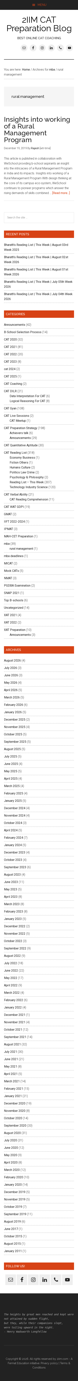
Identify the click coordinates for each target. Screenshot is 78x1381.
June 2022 (11, 970)
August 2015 (12, 1243)
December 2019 (14, 1192)
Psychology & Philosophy (27, 477)
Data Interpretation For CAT (27, 396)
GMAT (8, 514)
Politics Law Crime (22, 472)
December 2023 (14, 852)
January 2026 (13, 712)
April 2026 (11, 690)
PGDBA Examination (17, 585)
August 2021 (12, 1044)
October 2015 (13, 1236)
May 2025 (10, 771)
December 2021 (14, 1015)
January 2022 (13, 1007)
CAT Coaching (13, 384)
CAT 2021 (10, 347)
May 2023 (10, 889)
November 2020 (14, 1111)
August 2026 (12, 660)
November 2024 (14, 815)
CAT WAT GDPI (14, 507)
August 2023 (12, 874)
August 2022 (12, 956)
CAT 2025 (10, 376)
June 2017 (11, 1229)
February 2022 (13, 1000)
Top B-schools (13, 600)
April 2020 (11, 1162)
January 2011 (13, 1251)
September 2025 (15, 741)
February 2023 (13, 911)
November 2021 (14, 1022)
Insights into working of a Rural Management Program (37, 129)
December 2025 (14, 719)
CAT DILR (10, 391)
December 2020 (14, 1103)
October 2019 (13, 1207)
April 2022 (11, 985)
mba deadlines (13, 556)
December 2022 (14, 926)
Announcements (14, 325)
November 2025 (14, 727)
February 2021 (13, 1088)
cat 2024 (10, 369)
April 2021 (11, 1074)
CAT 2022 (10, 354)
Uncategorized (13, 607)
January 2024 (13, 845)
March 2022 (12, 992)
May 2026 (10, 682)
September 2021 (15, 1037)
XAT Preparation (14, 630)
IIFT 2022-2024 (14, 521)
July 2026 (10, 668)
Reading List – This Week (27, 482)
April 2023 (11, 897)
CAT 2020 (10, 339)
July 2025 (10, 756)
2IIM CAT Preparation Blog (39, 24)
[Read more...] (61, 193)
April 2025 (11, 778)
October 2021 (13, 1029)
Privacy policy (49, 1363)
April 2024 (11, 830)
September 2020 (15, 1125)
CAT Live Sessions (16, 416)
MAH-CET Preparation (18, 536)
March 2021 (12, 1081)
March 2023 (12, 904)
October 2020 (13, 1118)
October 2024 (13, 823)
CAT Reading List (15, 452)
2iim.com (62, 1358)
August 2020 (12, 1133)
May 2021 (10, 1066)
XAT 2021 (10, 615)
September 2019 (15, 1214)
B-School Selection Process (22, 332)
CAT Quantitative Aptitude (21, 445)
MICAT (8, 563)
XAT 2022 (10, 622)
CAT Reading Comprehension (29, 499)
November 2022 (14, 933)
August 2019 (12, 1221)
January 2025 (13, 801)
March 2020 (12, 1170)
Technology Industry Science (29, 487)
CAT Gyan (10, 408)
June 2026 (11, 675)
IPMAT (8, 529)
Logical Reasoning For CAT (27, 401)
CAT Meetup (18, 420)
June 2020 (11, 1148)
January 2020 (13, 1184)
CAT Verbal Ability (16, 494)
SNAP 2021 (12, 593)
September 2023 (15, 867)
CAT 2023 (10, 361)
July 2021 (10, 1052)
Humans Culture (20, 467)
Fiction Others (19, 462)
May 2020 (10, 1155)
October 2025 (13, 734)
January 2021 (13, 1096)
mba (7, 544)
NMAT (8, 578)
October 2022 (13, 941)
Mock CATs (11, 571)
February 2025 (13, 793)
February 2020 (13, 1177)
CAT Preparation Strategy (20, 428)
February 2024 (13, 837)
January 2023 (13, 919)
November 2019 (14, 1199)
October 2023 (13, 860)
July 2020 (10, 1140)
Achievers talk (19, 433)
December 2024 (14, 808)
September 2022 (15, 948)
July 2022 (10, 963)
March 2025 (12, 786)
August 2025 (12, 749)
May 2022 (10, 978)
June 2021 (11, 1059)
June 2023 (11, 882)
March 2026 (12, 697)
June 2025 (11, 764)
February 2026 (13, 705)
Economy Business (22, 457)
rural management (21, 548)
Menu (41, 5)
